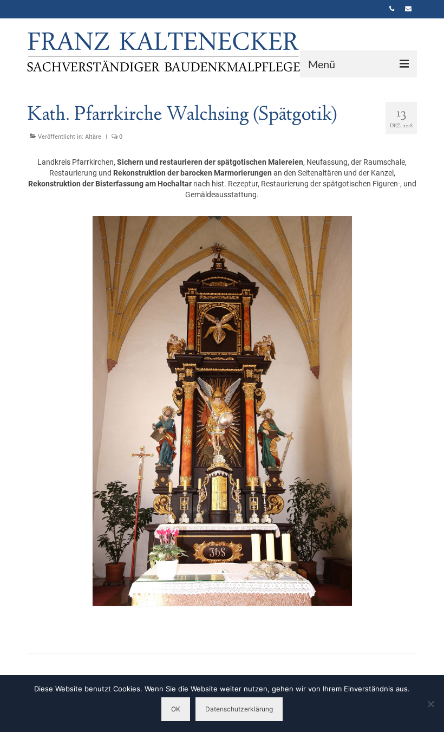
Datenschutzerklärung (239, 709)
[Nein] (430, 703)
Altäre (93, 136)
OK (175, 709)
